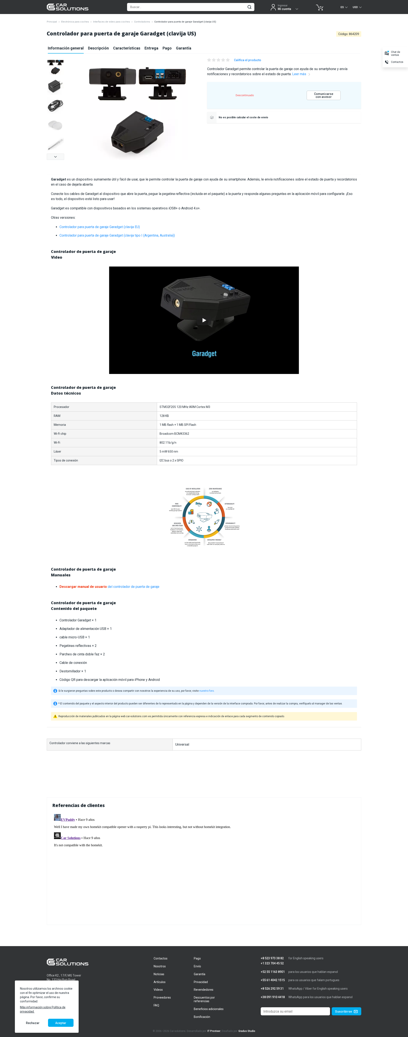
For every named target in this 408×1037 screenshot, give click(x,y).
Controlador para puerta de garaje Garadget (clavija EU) (100, 227)
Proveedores (162, 997)
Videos (158, 989)
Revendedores (203, 989)
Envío (197, 966)
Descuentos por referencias (204, 999)
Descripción (98, 48)
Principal (52, 21)
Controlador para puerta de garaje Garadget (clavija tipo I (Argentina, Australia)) (117, 235)
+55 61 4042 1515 (273, 980)
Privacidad (201, 982)
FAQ (156, 1005)
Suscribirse (343, 1011)
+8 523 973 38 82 (272, 958)
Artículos (160, 982)
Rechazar (33, 1023)
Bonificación (202, 1017)
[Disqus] (204, 865)
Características (126, 48)
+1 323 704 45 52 (272, 963)
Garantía (183, 48)
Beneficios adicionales (209, 1009)
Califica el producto (247, 60)
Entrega (151, 48)
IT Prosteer (213, 1031)
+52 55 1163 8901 (273, 972)
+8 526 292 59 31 (272, 988)
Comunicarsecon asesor (323, 95)
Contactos (160, 958)
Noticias (159, 974)
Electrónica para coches (75, 21)
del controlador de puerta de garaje (109, 587)
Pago (167, 48)
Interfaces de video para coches (111, 21)
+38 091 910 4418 (273, 997)
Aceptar (60, 1023)
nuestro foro (206, 690)
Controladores (142, 21)
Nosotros (160, 966)
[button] (55, 157)
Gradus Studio (246, 1031)
